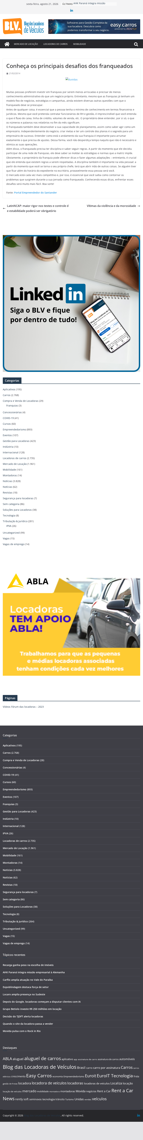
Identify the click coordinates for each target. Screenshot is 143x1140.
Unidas (79, 1099)
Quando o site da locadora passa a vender (28, 1023)
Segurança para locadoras (18, 498)
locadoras (75, 1083)
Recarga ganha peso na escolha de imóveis (28, 965)
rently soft (22, 1099)
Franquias (12, 405)
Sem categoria (11, 504)
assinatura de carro (87, 1059)
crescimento (18, 1076)
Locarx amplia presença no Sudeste (24, 994)
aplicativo (67, 1059)
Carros (6, 395)
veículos (99, 1098)
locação (128, 1083)
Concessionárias (12, 412)
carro (89, 1067)
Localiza (116, 1083)
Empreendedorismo (14, 429)
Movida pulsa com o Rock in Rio (22, 1031)
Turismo (69, 1099)
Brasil (81, 1067)
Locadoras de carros (55, 44)
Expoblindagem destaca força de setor (26, 987)
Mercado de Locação (26, 44)
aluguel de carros (42, 1058)
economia (57, 1076)
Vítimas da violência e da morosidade (111, 206)
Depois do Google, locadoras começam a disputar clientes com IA (42, 1001)
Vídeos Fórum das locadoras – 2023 (23, 706)
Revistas (7, 492)
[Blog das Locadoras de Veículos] (7, 44)
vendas (87, 1099)
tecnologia (48, 1099)
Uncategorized (11, 532)
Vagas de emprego (13, 544)
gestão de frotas (10, 1084)
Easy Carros (39, 1075)
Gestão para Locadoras (16, 441)
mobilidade (43, 1091)
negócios (91, 1091)
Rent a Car (104, 1091)
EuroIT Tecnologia (115, 1076)
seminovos (35, 1099)
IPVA (8, 526)
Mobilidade (79, 44)
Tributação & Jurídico (15, 521)
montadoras (67, 1091)
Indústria (8, 446)
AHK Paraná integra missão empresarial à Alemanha (34, 972)
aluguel (18, 1059)
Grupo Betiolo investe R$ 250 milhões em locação (32, 1009)
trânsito (60, 1099)
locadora (24, 1083)
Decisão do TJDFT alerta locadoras (23, 1016)
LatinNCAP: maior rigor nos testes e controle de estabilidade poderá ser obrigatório (38, 208)
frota (136, 1076)
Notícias (7, 481)
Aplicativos (9, 389)
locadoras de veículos (97, 1083)
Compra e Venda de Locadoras (20, 400)
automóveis (127, 1059)
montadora (54, 1091)
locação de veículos (12, 1091)
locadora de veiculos (49, 1083)
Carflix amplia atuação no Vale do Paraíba (28, 979)
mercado (29, 1091)
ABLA (7, 1058)
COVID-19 (8, 418)
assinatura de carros (108, 1059)
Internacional (10, 452)
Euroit (90, 1076)
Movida (80, 1091)
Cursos (7, 423)
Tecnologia (9, 515)
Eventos (7, 435)
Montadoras (10, 475)
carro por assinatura (106, 1068)
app (75, 1059)
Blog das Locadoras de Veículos (39, 1066)
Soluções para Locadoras (17, 509)
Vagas (6, 538)
